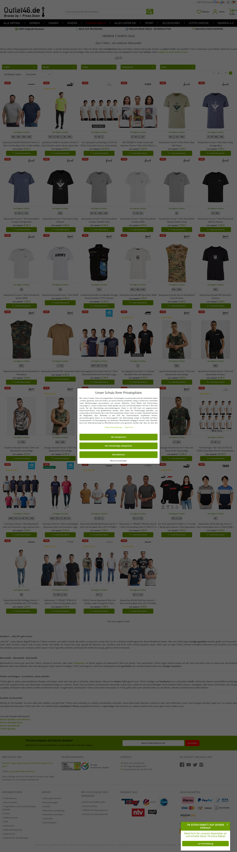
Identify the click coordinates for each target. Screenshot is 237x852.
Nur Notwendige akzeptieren (118, 446)
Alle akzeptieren (118, 437)
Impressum (129, 427)
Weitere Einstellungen (118, 461)
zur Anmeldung (205, 843)
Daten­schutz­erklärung (113, 427)
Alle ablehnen (118, 454)
